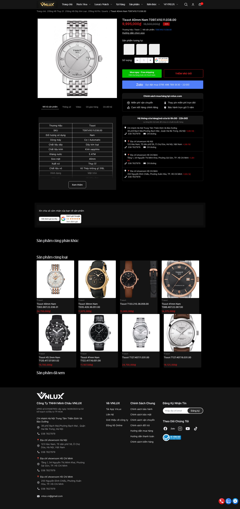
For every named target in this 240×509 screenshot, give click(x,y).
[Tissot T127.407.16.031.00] (182, 333)
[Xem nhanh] (70, 264)
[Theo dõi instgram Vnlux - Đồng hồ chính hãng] (180, 429)
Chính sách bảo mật (140, 414)
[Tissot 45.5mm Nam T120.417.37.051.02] (57, 333)
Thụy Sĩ (92, 163)
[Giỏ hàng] (200, 4)
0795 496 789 (166, 84)
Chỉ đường (151, 133)
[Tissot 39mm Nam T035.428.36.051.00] (97, 279)
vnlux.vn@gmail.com (52, 496)
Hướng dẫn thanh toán (142, 436)
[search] (160, 14)
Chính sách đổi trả (140, 425)
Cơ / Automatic (92, 139)
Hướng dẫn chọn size (133, 33)
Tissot (92, 125)
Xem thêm (77, 184)
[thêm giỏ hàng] (64, 264)
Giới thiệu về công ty (117, 420)
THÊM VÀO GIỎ (183, 73)
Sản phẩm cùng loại (52, 257)
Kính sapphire (92, 149)
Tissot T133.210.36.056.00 (134, 303)
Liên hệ (110, 414)
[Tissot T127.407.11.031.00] (141, 333)
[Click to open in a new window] (77, 58)
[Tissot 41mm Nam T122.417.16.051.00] (99, 333)
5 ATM (92, 154)
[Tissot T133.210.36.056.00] (139, 279)
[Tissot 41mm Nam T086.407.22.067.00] (180, 279)
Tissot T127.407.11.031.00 (135, 357)
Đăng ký (195, 410)
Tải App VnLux (113, 409)
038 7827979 (134, 133)
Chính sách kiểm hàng (141, 441)
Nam (92, 135)
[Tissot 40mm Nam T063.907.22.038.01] (55, 279)
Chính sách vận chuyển (142, 420)
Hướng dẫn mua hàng (141, 430)
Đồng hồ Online (114, 425)
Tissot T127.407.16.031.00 (177, 357)
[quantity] (137, 60)
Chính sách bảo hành (141, 409)
